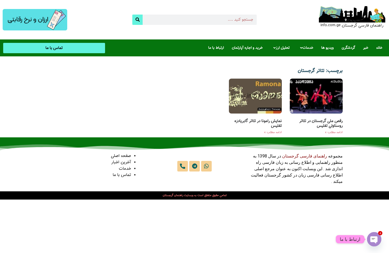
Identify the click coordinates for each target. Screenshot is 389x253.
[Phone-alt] (182, 166)
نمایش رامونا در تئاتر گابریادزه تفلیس (258, 123)
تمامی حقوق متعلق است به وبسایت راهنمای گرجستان (195, 195)
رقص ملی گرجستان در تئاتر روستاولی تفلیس (321, 123)
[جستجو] (137, 20)
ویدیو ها (327, 48)
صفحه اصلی (121, 156)
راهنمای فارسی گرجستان (304, 156)
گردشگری (348, 48)
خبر (365, 48)
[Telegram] (194, 166)
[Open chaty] (374, 239)
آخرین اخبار (121, 162)
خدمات (307, 48)
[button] (305, 48)
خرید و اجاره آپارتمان (247, 48)
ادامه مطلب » (334, 132)
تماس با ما (122, 175)
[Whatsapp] (206, 166)
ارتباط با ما (216, 48)
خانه (379, 48)
